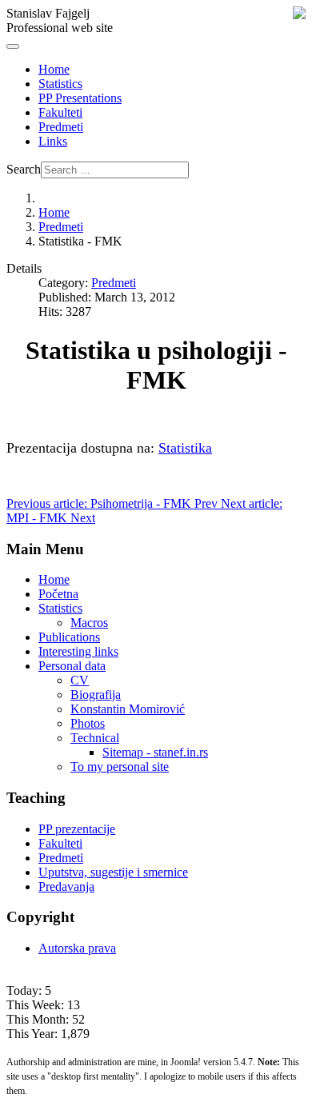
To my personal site (119, 766)
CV (79, 680)
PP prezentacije (76, 829)
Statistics (60, 83)
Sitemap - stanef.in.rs (155, 752)
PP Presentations (80, 98)
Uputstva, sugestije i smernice (113, 872)
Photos (87, 723)
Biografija (95, 694)
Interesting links (78, 651)
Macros (89, 622)
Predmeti (60, 127)
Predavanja (66, 886)
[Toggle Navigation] (12, 46)
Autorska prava (77, 948)
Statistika (185, 448)
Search (23, 169)
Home (54, 69)
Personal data (72, 666)
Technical (94, 738)
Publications (69, 637)
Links (52, 141)
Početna (58, 594)
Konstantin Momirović (127, 709)
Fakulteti (60, 112)
